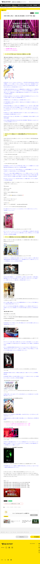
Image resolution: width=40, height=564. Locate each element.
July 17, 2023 (14, 163)
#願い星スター (14, 195)
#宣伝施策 (19, 507)
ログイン (22, 536)
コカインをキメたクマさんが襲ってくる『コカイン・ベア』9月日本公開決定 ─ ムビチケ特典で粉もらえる (23, 368)
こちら (15, 48)
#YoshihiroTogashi (35, 316)
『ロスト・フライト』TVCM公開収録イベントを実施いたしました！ (19, 274)
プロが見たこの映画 (29, 5)
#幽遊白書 (20, 316)
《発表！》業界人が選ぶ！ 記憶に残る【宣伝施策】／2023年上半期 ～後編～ (17, 486)
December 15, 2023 (22, 206)
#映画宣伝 (15, 507)
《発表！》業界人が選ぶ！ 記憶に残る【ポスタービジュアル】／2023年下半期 (17, 482)
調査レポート (14, 5)
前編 (4, 43)
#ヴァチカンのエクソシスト (8, 146)
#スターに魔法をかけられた (13, 192)
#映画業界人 (12, 507)
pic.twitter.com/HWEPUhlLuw (9, 318)
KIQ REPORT (3, 7)
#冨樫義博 (30, 316)
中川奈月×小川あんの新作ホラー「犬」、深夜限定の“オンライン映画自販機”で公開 (20, 463)
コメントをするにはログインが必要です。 (21, 513)
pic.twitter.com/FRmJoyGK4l (22, 204)
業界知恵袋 (35, 5)
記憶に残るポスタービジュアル (19, 57)
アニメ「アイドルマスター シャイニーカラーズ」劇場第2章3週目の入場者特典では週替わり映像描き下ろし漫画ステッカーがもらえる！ (22, 390)
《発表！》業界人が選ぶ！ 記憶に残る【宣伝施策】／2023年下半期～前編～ (16, 483)
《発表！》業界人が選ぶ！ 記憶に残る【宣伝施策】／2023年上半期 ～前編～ (17, 485)
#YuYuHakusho (25, 316)
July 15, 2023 (14, 154)
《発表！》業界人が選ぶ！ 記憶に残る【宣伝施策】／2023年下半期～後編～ (19, 7)
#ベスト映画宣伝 (7, 507)
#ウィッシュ (7, 188)
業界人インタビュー (21, 5)
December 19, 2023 (24, 320)
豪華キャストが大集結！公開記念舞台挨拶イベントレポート (18, 255)
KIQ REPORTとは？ (8, 5)
